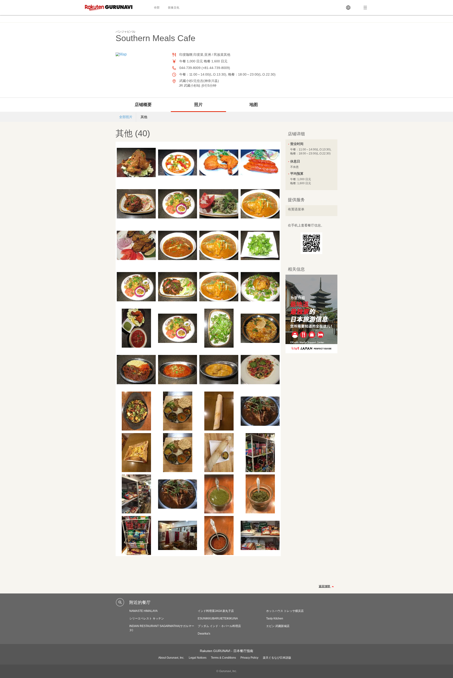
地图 (253, 104)
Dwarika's (204, 633)
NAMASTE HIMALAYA (143, 611)
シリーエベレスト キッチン (146, 618)
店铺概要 (143, 104)
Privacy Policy (249, 657)
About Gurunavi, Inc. (171, 657)
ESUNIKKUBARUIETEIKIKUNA (218, 618)
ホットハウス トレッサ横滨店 (285, 611)
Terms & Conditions (223, 657)
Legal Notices (197, 657)
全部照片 (125, 117)
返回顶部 (325, 586)
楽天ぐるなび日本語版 (277, 657)
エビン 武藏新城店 (277, 626)
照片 (198, 104)
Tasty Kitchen (274, 618)
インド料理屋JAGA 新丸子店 (216, 611)
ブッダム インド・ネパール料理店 (219, 626)
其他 (144, 117)
